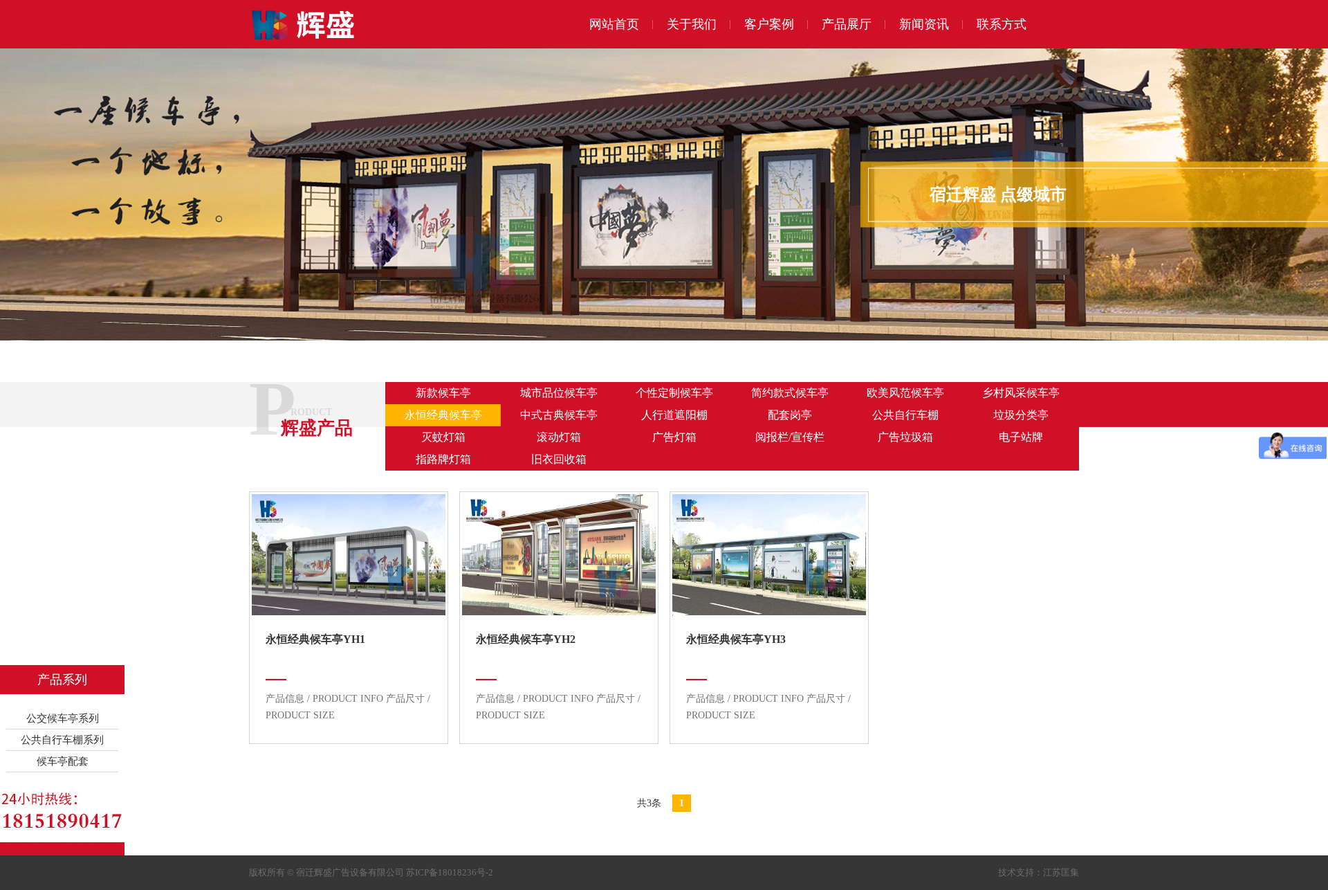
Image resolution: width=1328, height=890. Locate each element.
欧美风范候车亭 (905, 393)
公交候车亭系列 (62, 718)
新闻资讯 (924, 24)
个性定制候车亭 (674, 393)
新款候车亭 (443, 393)
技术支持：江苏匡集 (1038, 872)
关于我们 (692, 24)
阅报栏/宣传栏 (789, 437)
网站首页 (614, 24)
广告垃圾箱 (905, 437)
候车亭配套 (63, 761)
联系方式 (1001, 24)
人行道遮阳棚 (674, 415)
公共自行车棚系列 (62, 739)
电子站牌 (1021, 437)
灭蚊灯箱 (443, 437)
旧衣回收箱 (559, 459)
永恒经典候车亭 (443, 415)
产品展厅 (847, 24)
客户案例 (769, 24)
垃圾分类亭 (1021, 415)
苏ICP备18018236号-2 (449, 872)
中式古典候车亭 (559, 415)
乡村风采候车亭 (1021, 393)
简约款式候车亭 (790, 393)
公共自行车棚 (905, 415)
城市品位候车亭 (559, 393)
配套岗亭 (790, 415)
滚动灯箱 (559, 437)
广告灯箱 (674, 437)
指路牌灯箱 (443, 459)
